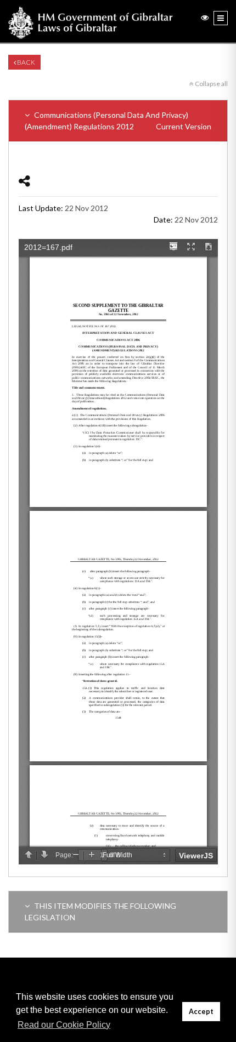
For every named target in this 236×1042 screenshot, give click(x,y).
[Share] (24, 181)
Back (25, 62)
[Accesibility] (205, 17)
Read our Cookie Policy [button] (64, 1024)
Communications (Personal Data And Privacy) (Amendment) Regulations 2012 (118, 120)
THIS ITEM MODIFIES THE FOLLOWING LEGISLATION (100, 911)
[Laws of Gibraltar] (90, 21)
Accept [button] (201, 1011)
